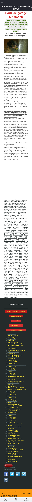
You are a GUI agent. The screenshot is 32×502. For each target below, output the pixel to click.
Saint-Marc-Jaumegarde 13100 (12, 273)
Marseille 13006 (9, 256)
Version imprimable (8, 491)
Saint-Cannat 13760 (10, 271)
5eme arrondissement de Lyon (14, 288)
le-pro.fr (16, 320)
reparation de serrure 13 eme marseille (13, 215)
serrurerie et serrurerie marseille (16, 311)
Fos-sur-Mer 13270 (18, 235)
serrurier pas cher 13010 (10, 203)
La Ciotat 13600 (20, 241)
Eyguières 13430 (22, 294)
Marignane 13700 (9, 250)
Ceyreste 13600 (22, 229)
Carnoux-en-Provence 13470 (12, 227)
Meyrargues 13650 (13, 260)
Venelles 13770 (13, 283)
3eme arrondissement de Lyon (16, 292)
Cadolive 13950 (23, 226)
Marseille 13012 (18, 253)
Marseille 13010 (9, 253)
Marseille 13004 (13, 254)
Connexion (28, 491)
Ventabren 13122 (22, 283)
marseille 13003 (23, 254)
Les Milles (15, 262)
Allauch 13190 (22, 221)
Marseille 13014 (23, 257)
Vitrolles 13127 (8, 285)
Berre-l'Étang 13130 (14, 224)
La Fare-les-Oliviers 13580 (20, 242)
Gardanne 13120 (13, 236)
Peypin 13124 (11, 265)
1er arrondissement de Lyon (20, 286)
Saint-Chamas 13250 (21, 271)
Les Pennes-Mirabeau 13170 (20, 248)
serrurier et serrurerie (10, 469)
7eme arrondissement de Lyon (14, 295)
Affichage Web (27, 493)
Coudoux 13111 (19, 232)
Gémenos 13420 (23, 236)
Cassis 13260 (12, 229)
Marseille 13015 (9, 259)
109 (26, 280)
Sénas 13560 (16, 279)
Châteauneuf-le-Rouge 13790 (12, 230)
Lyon (10, 286)
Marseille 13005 (13, 251)
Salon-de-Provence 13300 (15, 277)
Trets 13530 (8, 282)
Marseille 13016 (18, 259)
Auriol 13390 (17, 222)
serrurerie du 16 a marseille (16, 219)
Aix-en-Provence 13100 (10, 221)
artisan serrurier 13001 (9, 200)
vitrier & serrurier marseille (16, 330)
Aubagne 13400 (9, 222)
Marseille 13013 (13, 257)
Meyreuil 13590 (23, 260)
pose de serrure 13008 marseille (17, 201)
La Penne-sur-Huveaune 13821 (13, 244)
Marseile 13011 (18, 256)
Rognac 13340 (12, 268)
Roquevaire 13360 (13, 269)
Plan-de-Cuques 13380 (14, 266)
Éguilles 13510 (17, 233)
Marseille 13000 (18, 250)
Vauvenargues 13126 (17, 282)
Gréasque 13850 (22, 238)
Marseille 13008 (23, 251)
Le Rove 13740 (21, 247)
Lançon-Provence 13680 (15, 245)
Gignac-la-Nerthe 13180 (11, 238)
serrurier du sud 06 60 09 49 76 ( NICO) (16, 7)
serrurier (13, 218)
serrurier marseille (16, 316)
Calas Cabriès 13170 (13, 226)
